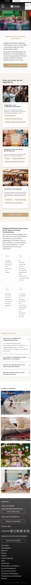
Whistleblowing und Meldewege (11, 576)
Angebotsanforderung (28, 5)
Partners (4, 555)
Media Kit (4, 550)
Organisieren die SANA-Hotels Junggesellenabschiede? (16, 339)
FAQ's (3, 561)
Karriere (3, 553)
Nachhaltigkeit (5, 548)
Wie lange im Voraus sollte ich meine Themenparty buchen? (16, 373)
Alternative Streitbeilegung (9, 573)
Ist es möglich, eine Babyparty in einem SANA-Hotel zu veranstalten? (16, 358)
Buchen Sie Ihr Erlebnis (13, 540)
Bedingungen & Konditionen (10, 566)
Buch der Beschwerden (8, 571)
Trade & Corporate (7, 558)
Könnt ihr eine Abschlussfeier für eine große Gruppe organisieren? (16, 365)
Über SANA (5, 545)
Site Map (4, 578)
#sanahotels (5, 531)
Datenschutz (5, 563)
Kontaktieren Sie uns (13, 511)
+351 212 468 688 (7, 506)
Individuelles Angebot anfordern (18, 65)
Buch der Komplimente (8, 568)
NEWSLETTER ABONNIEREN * (13, 521)
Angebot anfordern (15, 214)
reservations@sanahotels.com (12, 509)
